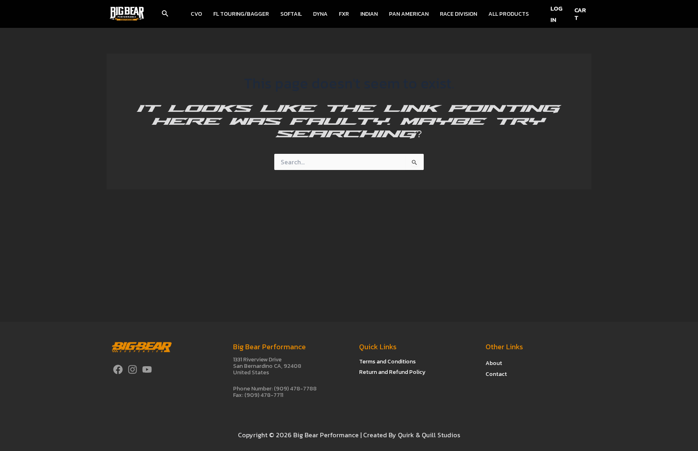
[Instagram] (132, 369)
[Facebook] (118, 369)
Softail (291, 14)
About (494, 363)
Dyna (320, 14)
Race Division (458, 14)
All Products (508, 14)
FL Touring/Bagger (241, 14)
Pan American (409, 14)
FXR (344, 14)
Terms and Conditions (387, 361)
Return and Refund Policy (392, 372)
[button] (165, 14)
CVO (196, 14)
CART (580, 13)
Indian (369, 14)
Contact (496, 374)
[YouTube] (147, 369)
